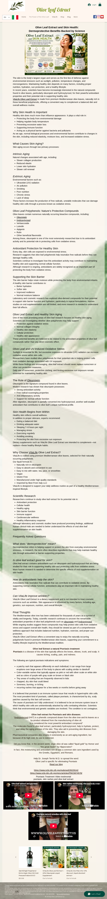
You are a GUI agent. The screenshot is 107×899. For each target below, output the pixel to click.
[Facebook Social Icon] (95, 16)
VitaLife (33, 452)
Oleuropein (33, 380)
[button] (99, 4)
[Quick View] (30, 857)
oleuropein (69, 621)
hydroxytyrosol (85, 621)
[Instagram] (98, 16)
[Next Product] (91, 857)
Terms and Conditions (63, 894)
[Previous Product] (16, 857)
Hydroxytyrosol (21, 717)
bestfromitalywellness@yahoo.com (34, 894)
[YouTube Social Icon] (102, 16)
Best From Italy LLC (24, 892)
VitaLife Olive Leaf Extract (25, 99)
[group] (53, 863)
